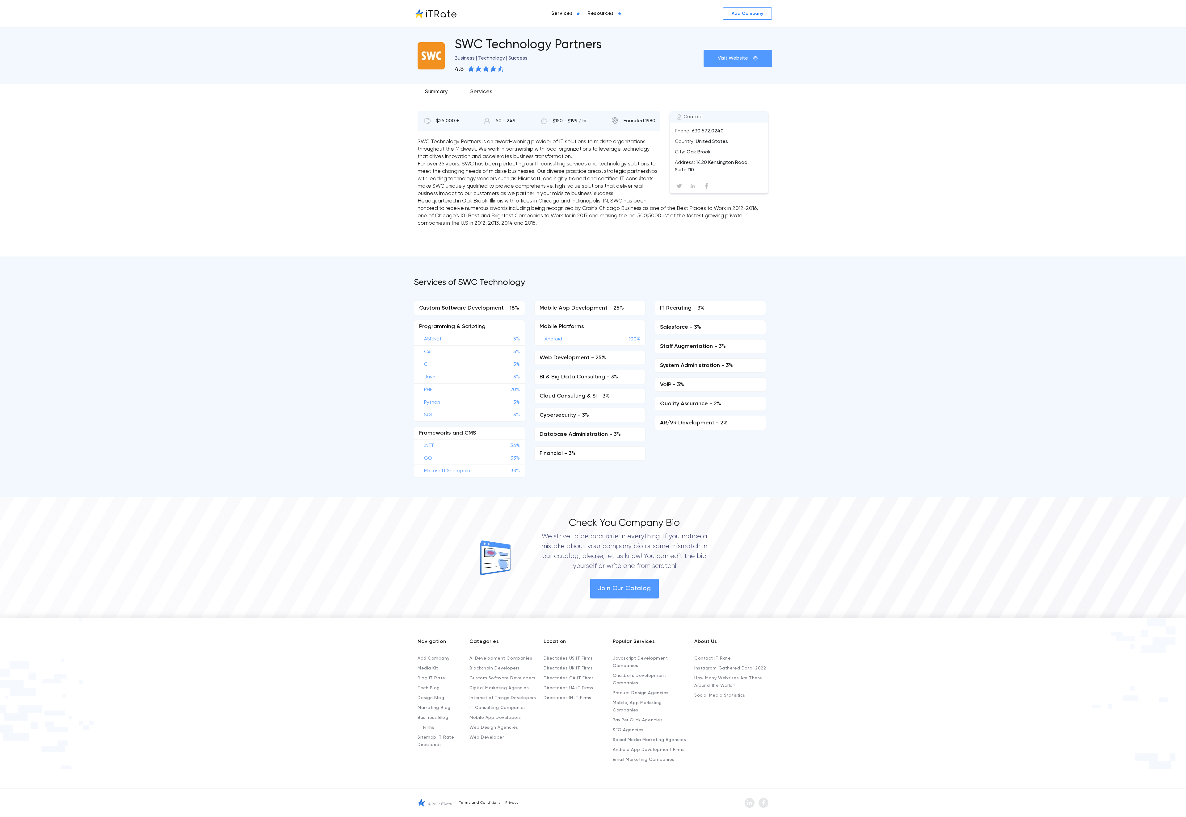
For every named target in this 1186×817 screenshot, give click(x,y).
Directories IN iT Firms (567, 698)
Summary (436, 91)
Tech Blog (429, 688)
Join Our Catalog (624, 589)
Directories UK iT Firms (568, 668)
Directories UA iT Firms (568, 688)
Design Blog (431, 698)
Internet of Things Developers (502, 698)
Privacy (512, 803)
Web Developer (486, 737)
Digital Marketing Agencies (499, 688)
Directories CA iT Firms (569, 678)
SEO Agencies (628, 730)
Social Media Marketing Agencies (649, 740)
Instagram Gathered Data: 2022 (730, 668)
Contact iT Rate (712, 658)
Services (481, 91)
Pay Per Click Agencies (637, 720)
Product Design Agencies (641, 693)
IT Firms (426, 727)
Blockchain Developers (494, 668)
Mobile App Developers (495, 717)
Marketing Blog (434, 708)
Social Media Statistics (719, 695)
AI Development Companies (500, 658)
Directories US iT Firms (568, 658)
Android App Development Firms (648, 750)
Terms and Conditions (480, 803)
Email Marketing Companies (644, 759)
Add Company (433, 658)
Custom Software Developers (502, 678)
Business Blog (433, 717)
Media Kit (428, 668)
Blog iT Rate (431, 678)
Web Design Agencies (493, 727)
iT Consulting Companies (497, 708)
